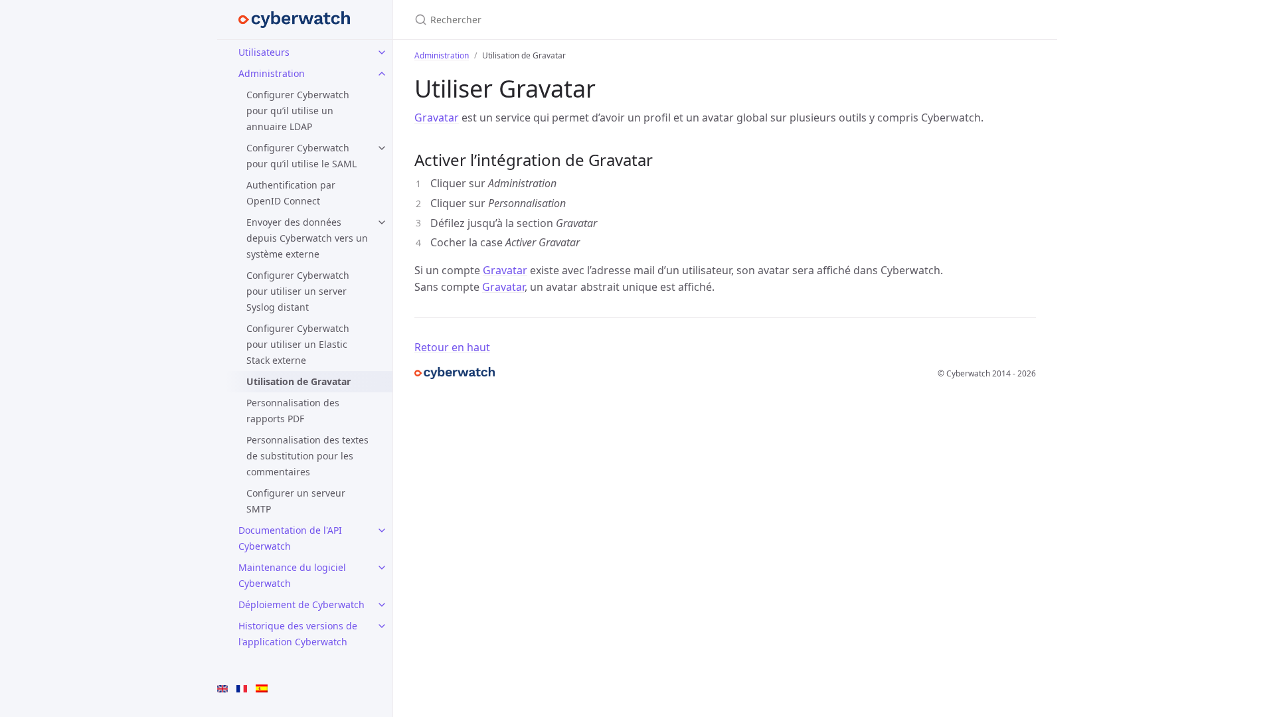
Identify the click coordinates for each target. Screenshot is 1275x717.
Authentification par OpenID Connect (290, 193)
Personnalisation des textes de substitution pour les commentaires (307, 456)
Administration (271, 73)
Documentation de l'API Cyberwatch (290, 538)
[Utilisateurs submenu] (381, 52)
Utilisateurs (264, 52)
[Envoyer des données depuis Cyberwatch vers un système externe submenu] (381, 222)
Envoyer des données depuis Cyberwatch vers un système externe (307, 238)
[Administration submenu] (381, 73)
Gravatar (436, 117)
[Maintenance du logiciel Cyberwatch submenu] (381, 567)
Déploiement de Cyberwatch (301, 604)
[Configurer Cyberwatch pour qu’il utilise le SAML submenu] (381, 148)
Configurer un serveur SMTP (295, 501)
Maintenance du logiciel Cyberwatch (292, 575)
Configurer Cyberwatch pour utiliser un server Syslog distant (297, 291)
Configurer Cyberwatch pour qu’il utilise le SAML (301, 155)
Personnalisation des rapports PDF (292, 410)
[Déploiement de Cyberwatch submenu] (381, 604)
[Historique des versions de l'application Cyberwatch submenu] (381, 626)
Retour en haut (452, 347)
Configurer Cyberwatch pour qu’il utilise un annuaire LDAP (297, 110)
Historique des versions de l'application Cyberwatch (297, 633)
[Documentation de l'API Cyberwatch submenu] (381, 530)
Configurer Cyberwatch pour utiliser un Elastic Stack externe (297, 344)
